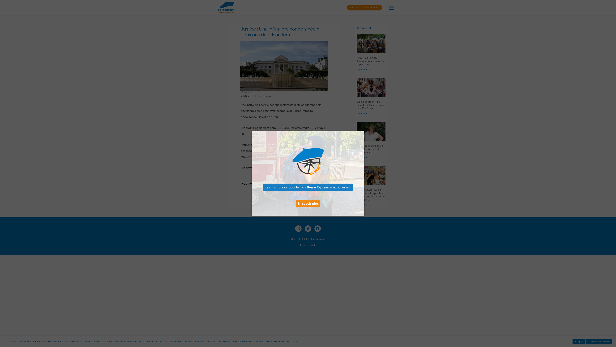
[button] (359, 135)
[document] (308, 173)
